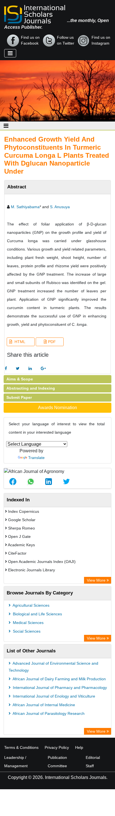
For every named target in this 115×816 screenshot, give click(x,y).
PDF (51, 341)
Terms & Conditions (21, 747)
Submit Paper (19, 397)
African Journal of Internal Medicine (43, 705)
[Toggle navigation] (10, 53)
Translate (36, 457)
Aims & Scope (19, 379)
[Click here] (5, 368)
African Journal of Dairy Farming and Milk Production (59, 679)
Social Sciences (26, 631)
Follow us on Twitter (65, 40)
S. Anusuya (60, 207)
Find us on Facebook (30, 40)
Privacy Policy (57, 747)
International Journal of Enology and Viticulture (53, 696)
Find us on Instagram (101, 40)
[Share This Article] (13, 481)
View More (97, 580)
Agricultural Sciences (30, 605)
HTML (19, 341)
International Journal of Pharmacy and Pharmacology (59, 687)
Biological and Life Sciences (37, 614)
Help (79, 747)
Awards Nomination (57, 407)
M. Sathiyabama (25, 207)
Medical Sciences (28, 622)
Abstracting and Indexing (30, 388)
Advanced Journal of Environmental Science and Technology (53, 666)
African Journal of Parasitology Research (48, 713)
